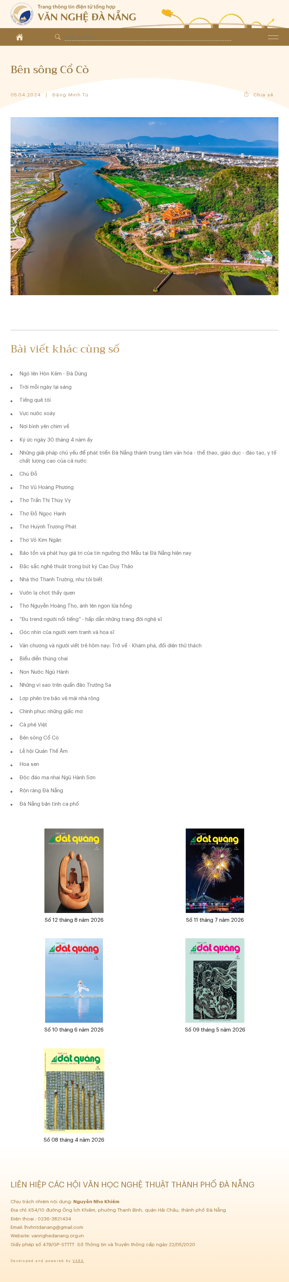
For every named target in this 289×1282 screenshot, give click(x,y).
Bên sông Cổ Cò (39, 738)
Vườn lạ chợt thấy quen (47, 593)
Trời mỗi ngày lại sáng (45, 387)
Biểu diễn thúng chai (43, 658)
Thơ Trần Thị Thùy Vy (45, 500)
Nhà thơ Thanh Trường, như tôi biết (61, 579)
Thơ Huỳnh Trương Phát (47, 526)
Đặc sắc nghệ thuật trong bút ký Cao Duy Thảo (76, 566)
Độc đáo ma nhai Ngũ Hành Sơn (57, 777)
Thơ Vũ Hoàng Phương (46, 487)
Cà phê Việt (33, 725)
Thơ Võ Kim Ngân (40, 540)
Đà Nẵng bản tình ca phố (49, 804)
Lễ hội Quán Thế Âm (43, 751)
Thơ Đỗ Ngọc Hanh (42, 513)
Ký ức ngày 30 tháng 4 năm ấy (56, 440)
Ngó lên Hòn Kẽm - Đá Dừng (53, 373)
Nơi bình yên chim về (44, 426)
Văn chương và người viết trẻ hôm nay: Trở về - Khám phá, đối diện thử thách (110, 645)
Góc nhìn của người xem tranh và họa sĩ (66, 632)
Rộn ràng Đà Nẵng (41, 790)
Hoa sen (29, 764)
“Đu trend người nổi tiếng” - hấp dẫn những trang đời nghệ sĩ (90, 619)
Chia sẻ (263, 95)
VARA (78, 1261)
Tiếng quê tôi (35, 400)
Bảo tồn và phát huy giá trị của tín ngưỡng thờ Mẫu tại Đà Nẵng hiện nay (105, 553)
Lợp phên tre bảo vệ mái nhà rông (59, 698)
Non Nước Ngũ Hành (44, 672)
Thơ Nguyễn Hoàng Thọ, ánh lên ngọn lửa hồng (75, 606)
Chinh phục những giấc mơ (51, 711)
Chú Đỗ (28, 474)
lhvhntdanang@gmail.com (54, 1227)
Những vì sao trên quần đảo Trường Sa (65, 685)
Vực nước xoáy (37, 413)
